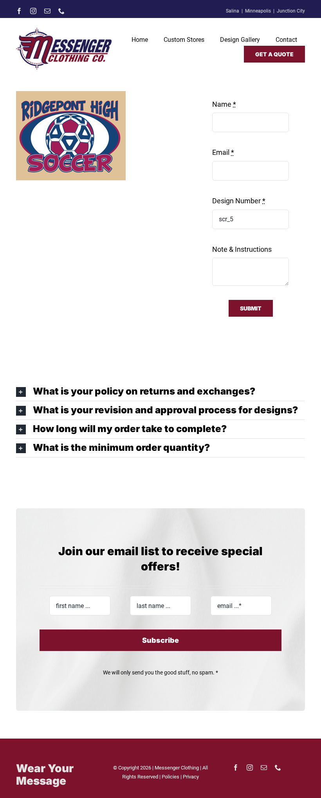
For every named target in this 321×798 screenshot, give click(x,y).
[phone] (61, 11)
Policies (171, 777)
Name (224, 104)
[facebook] (19, 11)
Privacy (191, 777)
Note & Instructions (242, 249)
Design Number (238, 201)
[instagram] (33, 11)
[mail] (47, 11)
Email (223, 152)
